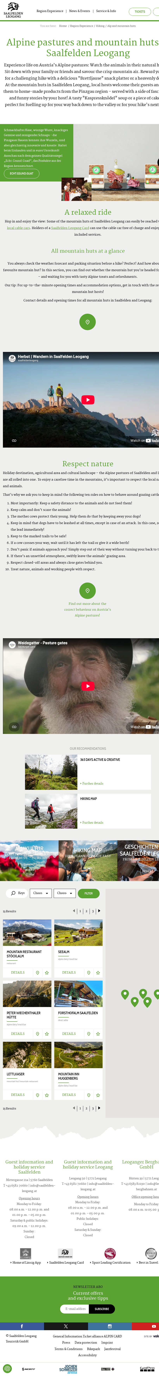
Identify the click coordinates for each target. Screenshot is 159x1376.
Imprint (107, 1342)
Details (18, 972)
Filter (89, 893)
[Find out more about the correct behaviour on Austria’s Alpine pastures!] (87, 591)
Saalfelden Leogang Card (70, 228)
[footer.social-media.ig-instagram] (110, 1326)
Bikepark (93, 1349)
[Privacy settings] (7, 1368)
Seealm (63, 952)
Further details (92, 783)
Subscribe (102, 1309)
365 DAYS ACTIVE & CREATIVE (100, 760)
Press (66, 1342)
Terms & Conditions (68, 1349)
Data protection (86, 1342)
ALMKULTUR (29, 848)
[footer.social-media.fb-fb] (22, 1326)
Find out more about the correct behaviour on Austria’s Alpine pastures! (87, 610)
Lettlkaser (15, 1074)
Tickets (140, 11)
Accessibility (87, 1355)
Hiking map (88, 799)
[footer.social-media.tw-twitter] (66, 1326)
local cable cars (18, 228)
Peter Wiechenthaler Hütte (24, 1015)
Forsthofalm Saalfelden (78, 1013)
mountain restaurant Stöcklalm (24, 954)
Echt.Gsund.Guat (21, 173)
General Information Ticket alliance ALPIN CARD (87, 1336)
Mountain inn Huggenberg (68, 1076)
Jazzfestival (112, 1349)
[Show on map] (37, 972)
